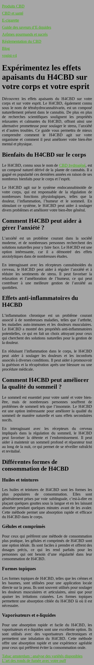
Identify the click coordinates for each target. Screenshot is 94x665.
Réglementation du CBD (21, 41)
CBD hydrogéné (72, 165)
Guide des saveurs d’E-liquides (26, 27)
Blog (6, 48)
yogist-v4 (9, 55)
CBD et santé (12, 13)
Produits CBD (13, 6)
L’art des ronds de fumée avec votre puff (34, 660)
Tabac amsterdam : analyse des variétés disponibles (42, 656)
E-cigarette (10, 20)
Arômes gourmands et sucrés (25, 34)
